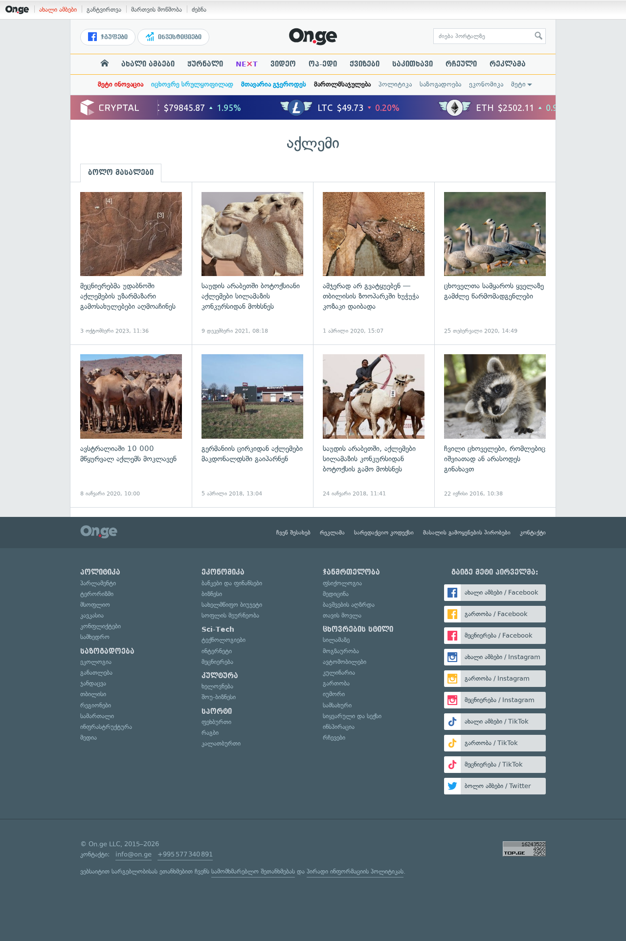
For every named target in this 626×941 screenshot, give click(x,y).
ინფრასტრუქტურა (106, 726)
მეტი (518, 84)
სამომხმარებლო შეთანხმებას (253, 871)
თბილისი (93, 694)
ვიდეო (283, 64)
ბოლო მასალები (121, 172)
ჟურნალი (205, 64)
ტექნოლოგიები (223, 639)
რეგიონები (95, 705)
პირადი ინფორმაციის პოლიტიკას (355, 871)
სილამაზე (336, 639)
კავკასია (92, 615)
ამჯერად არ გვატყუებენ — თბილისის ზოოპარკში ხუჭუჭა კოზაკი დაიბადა (373, 263)
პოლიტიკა (395, 84)
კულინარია (339, 672)
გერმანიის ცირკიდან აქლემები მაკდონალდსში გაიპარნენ (252, 425)
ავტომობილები (344, 661)
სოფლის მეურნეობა (230, 615)
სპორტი (216, 711)
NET (247, 64)
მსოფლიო (95, 604)
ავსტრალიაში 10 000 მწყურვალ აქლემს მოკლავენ (131, 425)
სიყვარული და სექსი (352, 716)
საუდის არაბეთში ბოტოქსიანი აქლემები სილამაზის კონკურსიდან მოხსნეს (252, 263)
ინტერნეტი (216, 651)
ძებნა (199, 9)
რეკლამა (508, 64)
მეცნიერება (217, 661)
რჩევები (334, 737)
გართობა (336, 683)
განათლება (96, 672)
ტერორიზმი (96, 594)
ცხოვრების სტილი (358, 629)
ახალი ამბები (58, 9)
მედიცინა (336, 594)
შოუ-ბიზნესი (218, 697)
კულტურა (219, 676)
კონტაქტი (533, 532)
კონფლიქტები (100, 626)
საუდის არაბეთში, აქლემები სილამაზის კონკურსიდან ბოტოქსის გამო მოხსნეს (373, 425)
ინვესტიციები (178, 37)
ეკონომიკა (486, 84)
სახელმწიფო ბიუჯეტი (231, 604)
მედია (88, 737)
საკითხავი (412, 64)
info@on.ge (133, 854)
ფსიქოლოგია (342, 583)
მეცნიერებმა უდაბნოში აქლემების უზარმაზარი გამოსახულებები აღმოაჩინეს (131, 263)
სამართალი (97, 716)
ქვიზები (365, 64)
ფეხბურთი (216, 722)
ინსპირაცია (339, 726)
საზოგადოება (440, 84)
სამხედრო (95, 637)
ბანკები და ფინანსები (231, 583)
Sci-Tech (217, 629)
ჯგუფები (113, 37)
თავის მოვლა (342, 615)
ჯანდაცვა (93, 683)
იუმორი (334, 694)
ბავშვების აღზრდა (349, 604)
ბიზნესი (211, 594)
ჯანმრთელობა (351, 572)
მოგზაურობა (341, 651)
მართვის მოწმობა (156, 9)
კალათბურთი (221, 743)
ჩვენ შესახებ (293, 532)
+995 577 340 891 (185, 854)
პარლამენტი (98, 583)
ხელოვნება (217, 686)
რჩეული (461, 64)
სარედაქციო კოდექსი (384, 532)
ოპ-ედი (323, 64)
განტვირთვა (104, 9)
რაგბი (210, 732)
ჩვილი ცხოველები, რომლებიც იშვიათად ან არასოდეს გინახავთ (495, 425)
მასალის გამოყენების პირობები (467, 532)
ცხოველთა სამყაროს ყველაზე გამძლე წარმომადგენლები (495, 263)
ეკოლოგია (96, 661)
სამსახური (337, 705)
